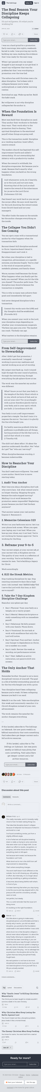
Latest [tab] (9, 988)
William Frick (11, 816)
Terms (28, 1075)
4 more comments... (8, 977)
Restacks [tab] (16, 797)
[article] (20, 1000)
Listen (36, 29)
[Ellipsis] (38, 816)
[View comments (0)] (16, 1026)
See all (6, 1047)
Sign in (36, 3)
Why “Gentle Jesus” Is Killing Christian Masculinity (20, 994)
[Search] (37, 988)
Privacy (22, 1075)
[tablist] (11, 797)
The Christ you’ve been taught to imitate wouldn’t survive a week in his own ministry (19, 1000)
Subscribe (29, 3)
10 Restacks (26, 774)
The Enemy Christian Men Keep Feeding (20, 1031)
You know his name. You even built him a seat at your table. (19, 1035)
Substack (10, 1088)
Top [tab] (4, 988)
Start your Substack (15, 1082)
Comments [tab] (6, 797)
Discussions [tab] (18, 988)
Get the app (31, 1082)
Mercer (8, 915)
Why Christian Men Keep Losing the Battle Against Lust (18, 1013)
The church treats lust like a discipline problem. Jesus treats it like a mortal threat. (19, 1019)
